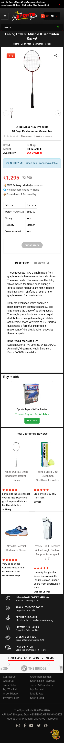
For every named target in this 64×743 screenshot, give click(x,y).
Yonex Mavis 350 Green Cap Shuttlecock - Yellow (47, 476)
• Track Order (9, 685)
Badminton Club (29, 5)
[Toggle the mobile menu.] (5, 16)
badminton (41, 360)
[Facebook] (24, 725)
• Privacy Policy (11, 697)
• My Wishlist (9, 689)
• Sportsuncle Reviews (42, 681)
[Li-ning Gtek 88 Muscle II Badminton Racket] (32, 79)
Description (22, 262)
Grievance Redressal (46, 718)
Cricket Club (43, 5)
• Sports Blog (36, 697)
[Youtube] (31, 725)
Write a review (44, 136)
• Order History (10, 693)
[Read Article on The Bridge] (31, 668)
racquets (8, 364)
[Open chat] (55, 734)
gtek (21, 360)
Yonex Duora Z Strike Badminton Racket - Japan (16, 476)
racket (51, 360)
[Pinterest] (46, 725)
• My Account (36, 689)
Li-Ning (31, 145)
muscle (29, 360)
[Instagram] (18, 725)
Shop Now (32, 420)
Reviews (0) (41, 262)
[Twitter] (39, 725)
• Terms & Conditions (41, 685)
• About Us (8, 681)
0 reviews (26, 136)
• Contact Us (9, 676)
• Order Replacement (40, 676)
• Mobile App (36, 693)
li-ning (14, 360)
